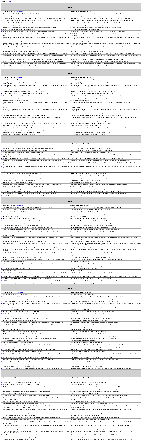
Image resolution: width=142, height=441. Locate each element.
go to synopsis (20, 11)
